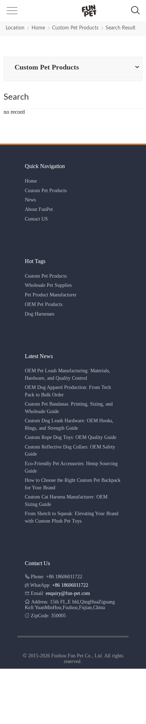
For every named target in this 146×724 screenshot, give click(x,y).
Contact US (36, 219)
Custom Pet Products (75, 28)
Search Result (120, 28)
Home (38, 28)
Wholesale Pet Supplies (48, 285)
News (30, 199)
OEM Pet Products (43, 304)
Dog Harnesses (39, 314)
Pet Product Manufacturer (51, 294)
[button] (11, 13)
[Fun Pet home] (72, 11)
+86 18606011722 (70, 585)
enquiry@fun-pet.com (67, 593)
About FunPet (39, 209)
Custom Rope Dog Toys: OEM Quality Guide (70, 437)
